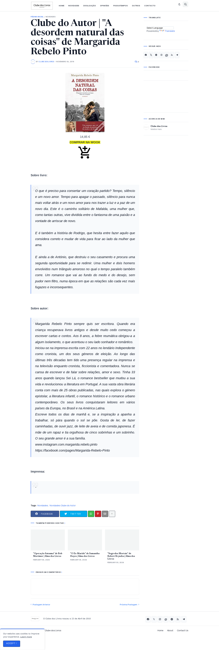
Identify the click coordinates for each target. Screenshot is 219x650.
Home (160, 630)
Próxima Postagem (128, 604)
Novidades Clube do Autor (63, 505)
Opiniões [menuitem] (104, 5)
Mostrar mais (156, 129)
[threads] (166, 55)
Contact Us (182, 630)
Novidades (51, 17)
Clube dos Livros (159, 126)
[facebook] (146, 55)
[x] (151, 55)
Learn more (26, 637)
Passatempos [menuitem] (120, 5)
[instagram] (161, 55)
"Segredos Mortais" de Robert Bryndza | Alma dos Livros (121, 556)
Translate (170, 31)
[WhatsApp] (91, 514)
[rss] (172, 55)
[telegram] (177, 55)
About (170, 630)
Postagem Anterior (41, 604)
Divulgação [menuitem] (89, 5)
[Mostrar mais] (112, 514)
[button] (179, 4)
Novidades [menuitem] (73, 5)
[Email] (105, 514)
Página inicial (37, 17)
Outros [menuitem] (136, 5)
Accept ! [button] (11, 643)
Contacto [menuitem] (150, 5)
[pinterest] (156, 55)
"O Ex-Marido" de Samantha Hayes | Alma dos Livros (85, 554)
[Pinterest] (98, 514)
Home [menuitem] (61, 5)
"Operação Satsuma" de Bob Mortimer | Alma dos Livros (47, 554)
